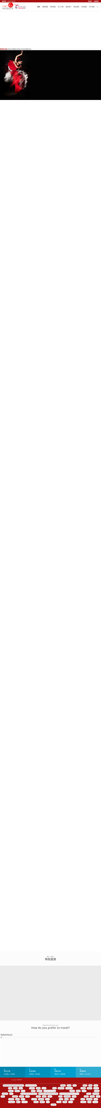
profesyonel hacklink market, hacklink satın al (13, 1085)
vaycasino (47, 1104)
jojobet (98, 1096)
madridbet (32, 1088)
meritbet (21, 1096)
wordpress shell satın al (31, 1085)
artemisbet (24, 1101)
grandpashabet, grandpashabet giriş (29, 1093)
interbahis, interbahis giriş (49, 1090)
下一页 (97, 29)
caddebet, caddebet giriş (62, 1090)
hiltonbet (36, 1101)
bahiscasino (61, 1088)
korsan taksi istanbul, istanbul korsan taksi (48, 1093)
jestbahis (17, 1090)
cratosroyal (4, 1093)
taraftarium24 (69, 1088)
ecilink (89, 1101)
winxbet (38, 1088)
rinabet (79, 1085)
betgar (90, 1085)
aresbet (69, 1085)
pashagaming (67, 1096)
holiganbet (15, 1096)
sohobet (86, 1096)
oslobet (65, 1101)
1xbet (48, 1101)
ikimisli (2, 1096)
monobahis (76, 1088)
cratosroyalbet (54, 1099)
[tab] (3, 49)
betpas (23, 1090)
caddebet (83, 1088)
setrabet (38, 1096)
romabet (53, 1101)
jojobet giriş (89, 1099)
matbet (49, 1088)
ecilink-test (83, 1101)
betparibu (63, 1085)
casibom (89, 1093)
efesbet (44, 1096)
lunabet (78, 1090)
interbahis (39, 1090)
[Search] (97, 6)
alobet (74, 1085)
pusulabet (72, 1090)
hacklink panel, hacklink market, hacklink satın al (48, 1085)
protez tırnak (96, 1093)
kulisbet (85, 1085)
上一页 (3, 29)
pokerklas (96, 1088)
